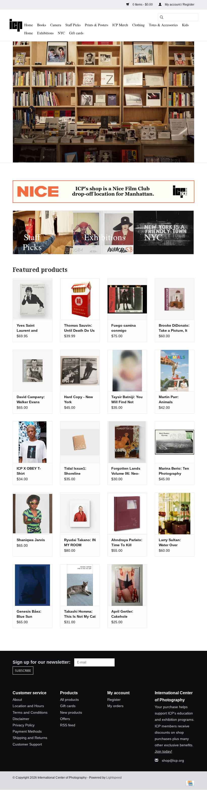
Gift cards (76, 33)
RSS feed (67, 725)
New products (71, 712)
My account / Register (179, 4)
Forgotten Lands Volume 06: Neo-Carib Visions (125, 471)
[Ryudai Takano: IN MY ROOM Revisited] (80, 513)
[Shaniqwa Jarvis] (33, 513)
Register (114, 700)
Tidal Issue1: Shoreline (75, 470)
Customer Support (27, 744)
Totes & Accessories (163, 24)
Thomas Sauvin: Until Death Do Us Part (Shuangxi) (79, 328)
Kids (185, 24)
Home (28, 24)
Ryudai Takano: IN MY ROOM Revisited (80, 542)
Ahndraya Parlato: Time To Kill (126, 542)
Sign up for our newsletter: (41, 662)
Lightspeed (114, 777)
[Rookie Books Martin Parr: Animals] (175, 370)
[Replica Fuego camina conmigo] (127, 299)
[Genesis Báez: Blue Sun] (33, 585)
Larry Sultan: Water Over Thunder (170, 542)
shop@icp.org (173, 760)
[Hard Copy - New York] (80, 370)
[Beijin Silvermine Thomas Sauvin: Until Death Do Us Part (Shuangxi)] (80, 299)
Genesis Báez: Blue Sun (29, 613)
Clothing (138, 24)
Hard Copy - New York (78, 399)
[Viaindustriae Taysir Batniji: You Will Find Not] (127, 370)
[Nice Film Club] (103, 191)
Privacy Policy (24, 725)
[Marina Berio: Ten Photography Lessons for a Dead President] (175, 442)
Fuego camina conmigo (123, 327)
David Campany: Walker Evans (31, 399)
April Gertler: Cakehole (122, 613)
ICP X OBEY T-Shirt (29, 470)
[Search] (161, 17)
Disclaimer (21, 719)
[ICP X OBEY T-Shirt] (33, 442)
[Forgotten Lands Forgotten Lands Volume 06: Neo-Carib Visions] (127, 442)
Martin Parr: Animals (169, 399)
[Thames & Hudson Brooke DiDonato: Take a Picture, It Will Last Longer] (175, 299)
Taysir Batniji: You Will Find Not (127, 399)
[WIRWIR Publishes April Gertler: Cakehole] (127, 585)
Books (41, 24)
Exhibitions (45, 33)
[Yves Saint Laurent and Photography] (33, 299)
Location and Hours (28, 706)
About (17, 700)
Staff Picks (73, 24)
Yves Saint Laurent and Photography (28, 328)
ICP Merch (120, 24)
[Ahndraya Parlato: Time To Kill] (127, 513)
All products (69, 700)
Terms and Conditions (30, 712)
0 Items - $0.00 (142, 4)
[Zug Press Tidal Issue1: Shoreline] (80, 442)
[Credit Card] (189, 783)
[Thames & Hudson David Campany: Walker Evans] (33, 370)
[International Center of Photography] (16, 25)
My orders (115, 706)
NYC (61, 33)
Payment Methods (27, 731)
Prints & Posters (96, 24)
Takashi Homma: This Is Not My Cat (80, 613)
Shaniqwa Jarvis (31, 540)
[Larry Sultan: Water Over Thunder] (175, 513)
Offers (65, 719)
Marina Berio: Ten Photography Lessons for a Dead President (174, 471)
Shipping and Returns (30, 738)
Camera (55, 24)
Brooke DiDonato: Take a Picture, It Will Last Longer (174, 328)
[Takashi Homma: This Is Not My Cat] (80, 585)
